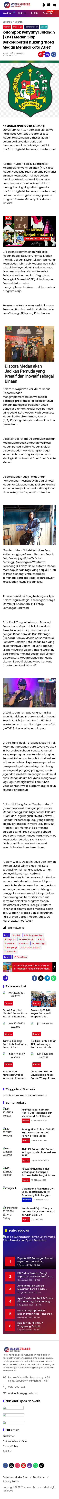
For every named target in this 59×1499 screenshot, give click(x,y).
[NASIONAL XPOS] (20, 4)
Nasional (26, 1199)
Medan (11, 943)
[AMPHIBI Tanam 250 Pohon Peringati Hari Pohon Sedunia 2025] (11, 1155)
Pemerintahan (31, 27)
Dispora (11, 939)
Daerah (6, 27)
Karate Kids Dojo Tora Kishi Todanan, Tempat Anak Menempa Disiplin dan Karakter (14, 1044)
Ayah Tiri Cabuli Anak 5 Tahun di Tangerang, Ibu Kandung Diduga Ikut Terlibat (35, 1300)
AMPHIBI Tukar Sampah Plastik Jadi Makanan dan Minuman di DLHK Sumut (37, 1113)
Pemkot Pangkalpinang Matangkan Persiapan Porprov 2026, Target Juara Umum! (38, 1173)
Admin (6, 53)
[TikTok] (41, 1465)
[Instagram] (17, 1465)
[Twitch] (29, 1465)
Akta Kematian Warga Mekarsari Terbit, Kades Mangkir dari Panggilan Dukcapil (31, 1287)
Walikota (11, 951)
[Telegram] (47, 978)
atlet (17, 935)
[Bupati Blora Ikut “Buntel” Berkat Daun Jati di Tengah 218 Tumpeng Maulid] (15, 999)
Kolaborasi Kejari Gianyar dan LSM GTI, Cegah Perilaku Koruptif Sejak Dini (38, 1211)
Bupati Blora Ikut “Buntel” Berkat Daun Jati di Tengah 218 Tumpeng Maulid (15, 1013)
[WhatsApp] (53, 978)
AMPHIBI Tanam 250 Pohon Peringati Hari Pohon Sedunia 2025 (39, 1152)
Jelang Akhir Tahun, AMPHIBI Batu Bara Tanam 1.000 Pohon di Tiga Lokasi (38, 1132)
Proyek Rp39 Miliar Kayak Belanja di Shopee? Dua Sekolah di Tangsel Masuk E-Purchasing (43, 1013)
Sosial (44, 27)
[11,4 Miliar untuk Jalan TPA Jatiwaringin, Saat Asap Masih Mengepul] (43, 1030)
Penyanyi (12, 947)
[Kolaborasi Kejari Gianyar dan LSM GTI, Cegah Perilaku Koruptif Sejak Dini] (11, 1214)
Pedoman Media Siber (15, 1441)
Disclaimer (9, 1436)
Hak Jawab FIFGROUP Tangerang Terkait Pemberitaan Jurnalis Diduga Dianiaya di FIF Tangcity (34, 1325)
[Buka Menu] (49, 5)
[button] (43, 5)
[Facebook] (34, 978)
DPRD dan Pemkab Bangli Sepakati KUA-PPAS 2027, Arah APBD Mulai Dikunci (35, 1275)
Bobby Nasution (34, 935)
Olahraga (17, 27)
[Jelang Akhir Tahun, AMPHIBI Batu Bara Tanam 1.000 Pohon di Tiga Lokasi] (11, 1135)
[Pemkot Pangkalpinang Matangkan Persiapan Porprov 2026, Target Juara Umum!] (11, 1175)
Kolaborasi (28, 939)
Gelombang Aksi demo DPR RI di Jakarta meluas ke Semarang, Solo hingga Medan (38, 1193)
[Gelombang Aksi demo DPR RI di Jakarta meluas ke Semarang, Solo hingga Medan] (11, 1194)
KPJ (42, 939)
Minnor (24, 943)
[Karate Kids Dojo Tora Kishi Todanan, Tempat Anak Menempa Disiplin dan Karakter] (15, 1030)
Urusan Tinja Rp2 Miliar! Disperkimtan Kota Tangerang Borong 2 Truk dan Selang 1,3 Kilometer (35, 1312)
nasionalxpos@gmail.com (23, 1393)
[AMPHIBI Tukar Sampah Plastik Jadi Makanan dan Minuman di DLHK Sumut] (11, 1115)
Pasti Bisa (22, 957)
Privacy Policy (10, 1446)
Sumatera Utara (31, 947)
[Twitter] (41, 978)
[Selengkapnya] (29, 1349)
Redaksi (7, 1451)
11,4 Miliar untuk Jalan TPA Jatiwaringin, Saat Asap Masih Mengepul (43, 1044)
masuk (20, 1095)
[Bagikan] (53, 54)
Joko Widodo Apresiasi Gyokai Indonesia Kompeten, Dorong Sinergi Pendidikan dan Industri (15, 1075)
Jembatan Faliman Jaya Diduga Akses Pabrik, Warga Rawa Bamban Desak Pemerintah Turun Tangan (43, 1075)
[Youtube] (23, 1465)
